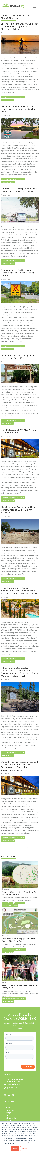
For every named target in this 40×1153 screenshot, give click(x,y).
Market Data (10, 1110)
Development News (7, 100)
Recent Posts (9, 856)
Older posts (8, 848)
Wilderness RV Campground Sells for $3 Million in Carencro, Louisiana (20, 189)
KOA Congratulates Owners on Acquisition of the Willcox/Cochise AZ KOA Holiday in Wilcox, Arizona (19, 591)
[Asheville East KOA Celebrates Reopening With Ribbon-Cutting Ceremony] (20, 292)
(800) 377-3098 (12, 1088)
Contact (8, 1120)
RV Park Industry (19, 902)
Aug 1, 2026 (6, 982)
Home (8, 1107)
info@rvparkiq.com (13, 1084)
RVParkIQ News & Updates (10, 905)
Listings (8, 1113)
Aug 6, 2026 (6, 936)
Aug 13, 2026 (7, 889)
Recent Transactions (8, 182)
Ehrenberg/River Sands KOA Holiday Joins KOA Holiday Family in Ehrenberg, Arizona (19, 26)
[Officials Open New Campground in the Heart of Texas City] (20, 373)
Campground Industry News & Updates (13, 97)
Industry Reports (8, 902)
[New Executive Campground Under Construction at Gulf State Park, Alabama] (20, 531)
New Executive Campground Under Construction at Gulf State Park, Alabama (19, 510)
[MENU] (35, 7)
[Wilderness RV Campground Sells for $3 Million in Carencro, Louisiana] (20, 210)
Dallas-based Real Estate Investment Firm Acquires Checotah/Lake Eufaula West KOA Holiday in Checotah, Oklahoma (19, 765)
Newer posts (31, 848)
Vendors (8, 1115)
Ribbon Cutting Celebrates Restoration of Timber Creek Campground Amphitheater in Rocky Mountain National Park (19, 672)
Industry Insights (11, 1118)
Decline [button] (24, 1148)
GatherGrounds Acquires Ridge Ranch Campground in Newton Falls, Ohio (19, 109)
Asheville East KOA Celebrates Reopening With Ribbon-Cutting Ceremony (17, 273)
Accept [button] (15, 1148)
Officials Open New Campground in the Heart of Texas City (19, 356)
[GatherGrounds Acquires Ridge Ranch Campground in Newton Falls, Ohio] (20, 128)
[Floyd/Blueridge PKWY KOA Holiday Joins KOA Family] (20, 448)
